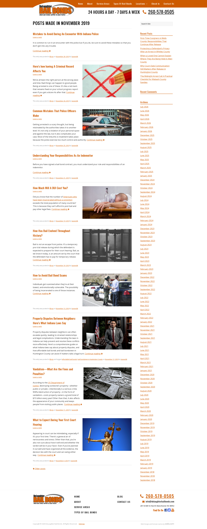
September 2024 (147, 192)
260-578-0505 (161, 11)
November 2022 (147, 281)
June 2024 (144, 204)
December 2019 (147, 423)
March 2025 (145, 167)
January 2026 (146, 131)
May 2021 (144, 354)
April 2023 (144, 261)
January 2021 (146, 370)
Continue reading (41, 51)
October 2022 (146, 285)
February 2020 (146, 415)
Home (80, 3)
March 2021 (145, 362)
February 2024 (146, 220)
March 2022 (145, 313)
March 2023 (145, 265)
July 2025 (144, 151)
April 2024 (144, 212)
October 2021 (146, 334)
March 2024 (145, 216)
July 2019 (144, 443)
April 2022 (144, 309)
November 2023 (147, 232)
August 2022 (146, 293)
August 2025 (146, 147)
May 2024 (144, 208)
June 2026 (144, 111)
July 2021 (144, 346)
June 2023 (144, 253)
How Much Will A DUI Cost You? (50, 188)
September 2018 (147, 480)
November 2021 (147, 330)
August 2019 (146, 439)
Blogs (51, 57)
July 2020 (144, 395)
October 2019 (146, 431)
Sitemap (82, 524)
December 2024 (147, 180)
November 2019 (147, 427)
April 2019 (144, 456)
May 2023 (144, 257)
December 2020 (147, 374)
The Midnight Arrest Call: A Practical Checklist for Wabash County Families (156, 79)
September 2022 (147, 289)
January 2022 (146, 322)
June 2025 (144, 155)
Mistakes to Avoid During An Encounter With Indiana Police (66, 34)
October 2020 (146, 382)
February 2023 (146, 269)
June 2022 (144, 301)
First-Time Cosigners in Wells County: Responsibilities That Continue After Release (153, 41)
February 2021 (146, 366)
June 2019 (144, 447)
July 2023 (144, 249)
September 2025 (147, 143)
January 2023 (146, 273)
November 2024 (147, 184)
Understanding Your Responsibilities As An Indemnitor (63, 155)
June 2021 (144, 350)
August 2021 (146, 342)
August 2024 (146, 196)
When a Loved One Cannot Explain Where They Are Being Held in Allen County (156, 58)
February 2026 (146, 127)
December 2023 (147, 228)
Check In (156, 3)
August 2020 (146, 391)
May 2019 (144, 451)
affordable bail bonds (69, 359)
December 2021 (147, 326)
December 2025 (147, 135)
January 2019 (146, 468)
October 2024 (146, 188)
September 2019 (147, 435)
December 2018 (147, 472)
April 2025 (144, 163)
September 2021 (147, 338)
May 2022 (144, 305)
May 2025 (144, 159)
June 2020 (144, 399)
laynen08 (75, 57)
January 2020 (146, 419)
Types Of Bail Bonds (123, 3)
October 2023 (146, 236)
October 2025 (146, 139)
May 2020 (144, 403)
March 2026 (145, 123)
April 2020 (144, 407)
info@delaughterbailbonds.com (160, 501)
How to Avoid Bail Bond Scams (50, 275)
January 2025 (146, 175)
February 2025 (146, 171)
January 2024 (146, 224)
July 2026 (144, 107)
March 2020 (145, 411)
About (90, 3)
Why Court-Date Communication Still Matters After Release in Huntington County (155, 69)
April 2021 (144, 358)
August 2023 (146, 244)
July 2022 (144, 297)
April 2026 (144, 119)
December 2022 (147, 277)
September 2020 (147, 387)
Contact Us (169, 3)
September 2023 (147, 240)
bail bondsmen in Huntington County (90, 359)
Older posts (39, 468)
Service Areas (103, 3)
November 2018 (147, 476)
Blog (120, 496)
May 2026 (144, 115)
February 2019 (146, 464)
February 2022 (146, 318)
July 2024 (144, 200)
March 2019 (145, 460)
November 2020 (147, 378)
